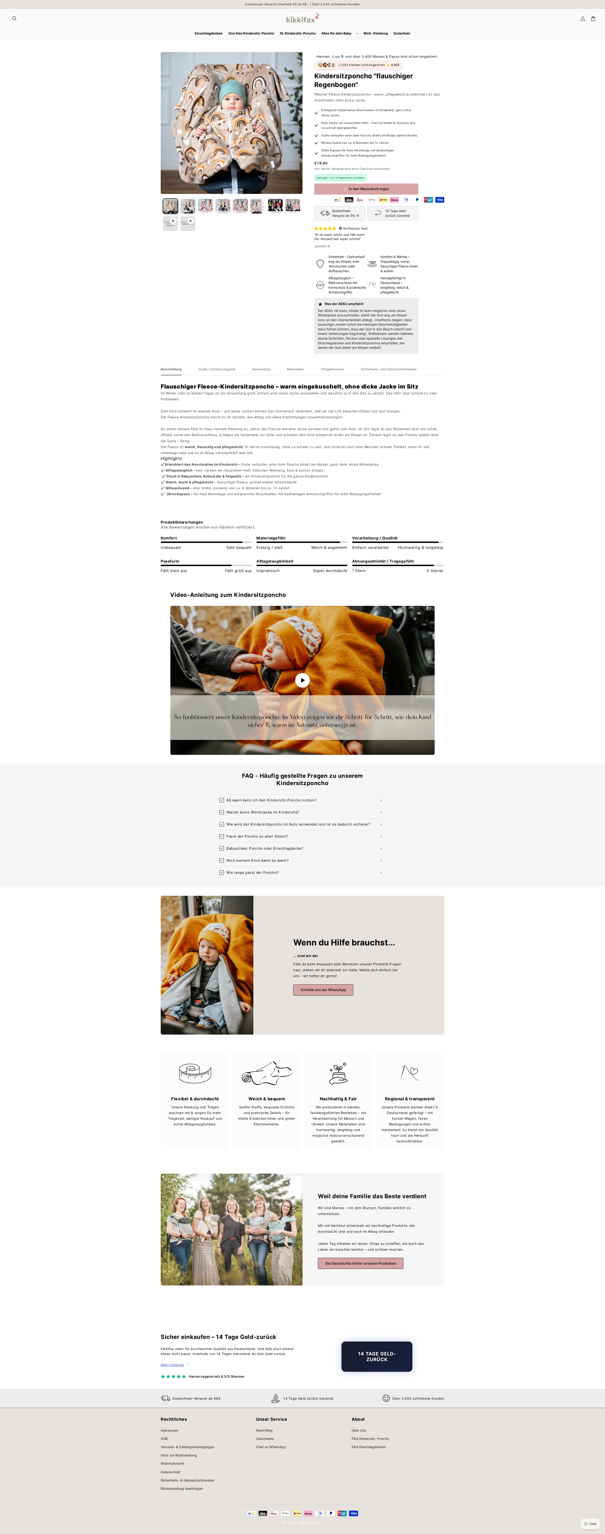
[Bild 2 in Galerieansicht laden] (187, 206)
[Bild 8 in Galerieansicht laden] (292, 206)
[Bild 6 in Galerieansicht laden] (257, 206)
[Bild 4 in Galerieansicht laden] (222, 206)
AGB (164, 1439)
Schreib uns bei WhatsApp (323, 990)
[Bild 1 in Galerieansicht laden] (170, 206)
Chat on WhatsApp (271, 1447)
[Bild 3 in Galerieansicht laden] (205, 206)
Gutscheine (265, 1439)
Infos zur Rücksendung (179, 1455)
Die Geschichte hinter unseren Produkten (360, 1263)
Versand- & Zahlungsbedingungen (187, 1447)
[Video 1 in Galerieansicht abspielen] (170, 223)
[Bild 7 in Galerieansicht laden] (275, 206)
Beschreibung (171, 369)
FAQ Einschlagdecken (369, 1447)
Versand (337, 168)
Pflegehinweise (332, 369)
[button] (14, 18)
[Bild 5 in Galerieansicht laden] (240, 206)
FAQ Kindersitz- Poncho (370, 1439)
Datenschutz (171, 1472)
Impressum (169, 1430)
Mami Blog (264, 1430)
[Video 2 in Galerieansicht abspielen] (187, 223)
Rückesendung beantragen (182, 1488)
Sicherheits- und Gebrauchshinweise (389, 369)
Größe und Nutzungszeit (217, 369)
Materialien (295, 369)
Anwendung (261, 369)
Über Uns (359, 1430)
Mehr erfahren (172, 1365)
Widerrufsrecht (172, 1463)
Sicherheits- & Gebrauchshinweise (187, 1480)
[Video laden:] (302, 680)
